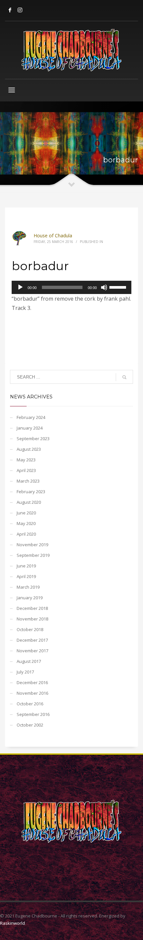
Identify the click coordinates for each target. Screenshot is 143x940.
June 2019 (26, 566)
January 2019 (30, 598)
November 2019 (32, 545)
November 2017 (32, 651)
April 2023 (26, 470)
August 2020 (29, 502)
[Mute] (104, 287)
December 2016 (32, 682)
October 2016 (30, 704)
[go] (124, 377)
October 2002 (30, 725)
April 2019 (26, 576)
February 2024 (31, 417)
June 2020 (26, 513)
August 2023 (29, 449)
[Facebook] (10, 10)
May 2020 (26, 523)
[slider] (118, 287)
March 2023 (28, 481)
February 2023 (31, 492)
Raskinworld (12, 923)
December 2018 (32, 608)
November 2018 (32, 619)
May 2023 (26, 460)
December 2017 (32, 640)
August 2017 (29, 661)
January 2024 (30, 428)
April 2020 (26, 534)
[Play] (20, 287)
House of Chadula (53, 235)
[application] (71, 287)
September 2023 (33, 438)
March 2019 (28, 587)
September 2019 (33, 555)
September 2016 (33, 714)
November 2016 (32, 693)
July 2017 (25, 672)
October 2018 (30, 629)
